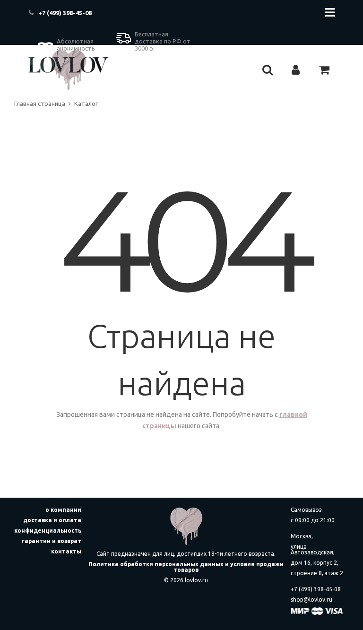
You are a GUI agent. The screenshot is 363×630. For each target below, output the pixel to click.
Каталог (86, 103)
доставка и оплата (52, 520)
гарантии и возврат (51, 541)
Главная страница (39, 103)
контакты (66, 551)
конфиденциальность (47, 530)
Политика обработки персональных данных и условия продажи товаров (186, 567)
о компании (63, 510)
